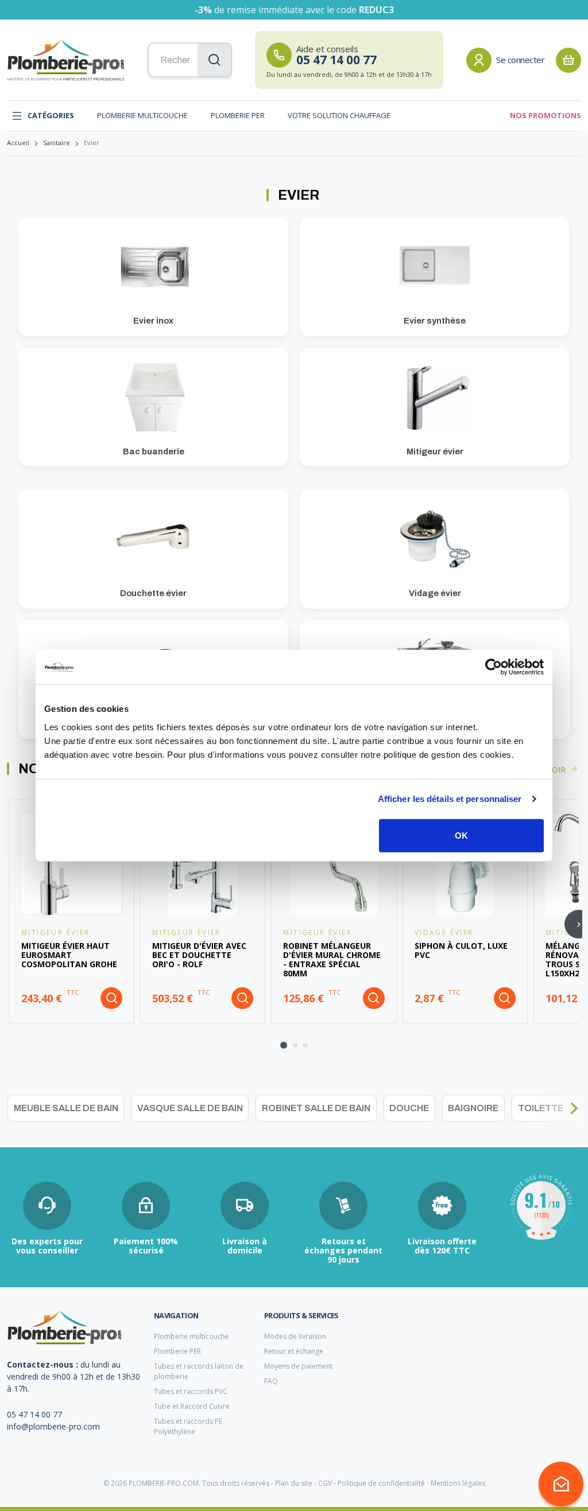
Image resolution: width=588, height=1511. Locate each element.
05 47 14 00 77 (34, 1414)
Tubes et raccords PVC (190, 1391)
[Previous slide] (14, 1108)
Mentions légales (458, 1483)
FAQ (271, 1381)
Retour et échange (293, 1351)
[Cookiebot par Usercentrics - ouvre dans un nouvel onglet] (493, 667)
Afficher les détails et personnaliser (450, 799)
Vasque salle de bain (190, 1108)
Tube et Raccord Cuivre (192, 1406)
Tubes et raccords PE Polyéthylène (188, 1426)
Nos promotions (545, 115)
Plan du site (293, 1483)
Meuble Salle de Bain (66, 1108)
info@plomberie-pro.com (53, 1426)
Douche (409, 1108)
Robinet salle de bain (316, 1108)
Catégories (51, 115)
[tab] (283, 1045)
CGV (325, 1483)
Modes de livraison (295, 1336)
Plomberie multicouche (142, 115)
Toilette (540, 1108)
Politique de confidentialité (381, 1483)
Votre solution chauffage (339, 115)
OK (461, 835)
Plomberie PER (238, 115)
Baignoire (473, 1108)
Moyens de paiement (298, 1366)
